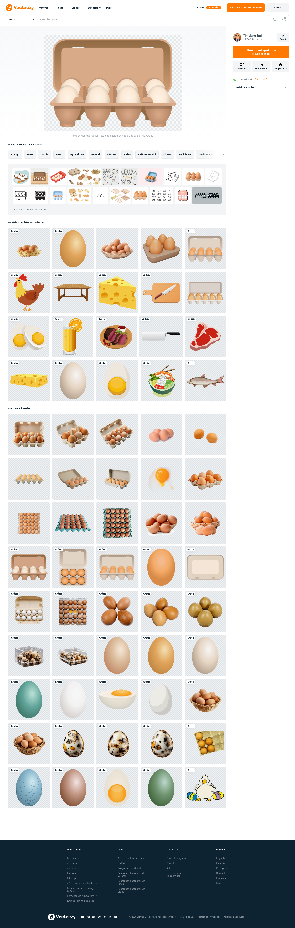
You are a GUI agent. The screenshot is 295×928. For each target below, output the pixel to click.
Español (220, 863)
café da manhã (147, 154)
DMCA (121, 863)
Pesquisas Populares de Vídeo (131, 890)
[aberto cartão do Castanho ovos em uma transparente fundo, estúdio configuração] (117, 434)
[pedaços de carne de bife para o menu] (116, 336)
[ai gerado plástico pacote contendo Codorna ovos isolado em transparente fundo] (29, 655)
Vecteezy (72, 863)
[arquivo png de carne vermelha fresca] (205, 336)
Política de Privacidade (209, 916)
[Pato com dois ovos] (205, 787)
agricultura (77, 154)
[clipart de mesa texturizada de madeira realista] (73, 292)
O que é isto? (261, 79)
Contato (170, 863)
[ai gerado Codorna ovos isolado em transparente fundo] (73, 743)
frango (15, 154)
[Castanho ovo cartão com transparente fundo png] (73, 523)
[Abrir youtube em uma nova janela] (115, 917)
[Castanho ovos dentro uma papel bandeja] (205, 743)
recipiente (185, 154)
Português (222, 868)
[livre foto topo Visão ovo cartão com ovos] (29, 611)
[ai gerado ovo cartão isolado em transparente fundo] (29, 479)
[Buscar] (275, 19)
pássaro (112, 154)
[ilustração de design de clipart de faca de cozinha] (161, 292)
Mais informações (245, 87)
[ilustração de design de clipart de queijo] (117, 292)
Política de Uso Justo (233, 916)
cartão (45, 154)
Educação (72, 878)
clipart (167, 154)
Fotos (60, 7)
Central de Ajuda (176, 858)
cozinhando (206, 154)
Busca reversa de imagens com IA (82, 889)
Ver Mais (207, 195)
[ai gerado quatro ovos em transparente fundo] (117, 611)
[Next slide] (220, 154)
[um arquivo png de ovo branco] (161, 699)
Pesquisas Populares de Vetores (131, 874)
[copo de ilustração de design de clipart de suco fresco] (72, 336)
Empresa (72, 873)
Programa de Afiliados (130, 868)
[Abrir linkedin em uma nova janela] (93, 917)
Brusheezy (73, 858)
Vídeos (76, 7)
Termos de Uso (187, 916)
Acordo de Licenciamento (132, 858)
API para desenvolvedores (82, 883)
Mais (109, 7)
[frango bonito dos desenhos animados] (29, 292)
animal (95, 154)
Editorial (93, 7)
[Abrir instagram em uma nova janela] (88, 917)
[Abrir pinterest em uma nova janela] (99, 917)
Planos (201, 7)
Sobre (169, 868)
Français (221, 878)
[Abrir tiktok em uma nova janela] (104, 917)
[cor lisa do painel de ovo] (205, 292)
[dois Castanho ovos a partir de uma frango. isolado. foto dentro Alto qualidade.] (205, 434)
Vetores (43, 7)
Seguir (283, 39)
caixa (127, 154)
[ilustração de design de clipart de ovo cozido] (28, 336)
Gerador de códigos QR (80, 900)
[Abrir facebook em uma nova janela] (82, 917)
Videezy (71, 868)
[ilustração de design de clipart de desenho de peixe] (205, 380)
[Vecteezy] (20, 7)
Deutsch (221, 873)
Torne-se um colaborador (173, 874)
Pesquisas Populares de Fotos (131, 882)
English (220, 858)
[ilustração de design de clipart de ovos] (73, 248)
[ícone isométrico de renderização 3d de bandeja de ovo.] (161, 248)
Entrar (278, 7)
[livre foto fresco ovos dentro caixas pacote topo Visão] (73, 611)
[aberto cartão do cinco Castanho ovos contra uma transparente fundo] (73, 434)
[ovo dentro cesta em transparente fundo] (29, 248)
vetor (59, 154)
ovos (30, 154)
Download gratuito (261, 51)
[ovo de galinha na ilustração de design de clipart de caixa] (205, 248)
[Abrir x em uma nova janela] (110, 917)
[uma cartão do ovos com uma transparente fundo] (29, 434)
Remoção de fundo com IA (82, 895)
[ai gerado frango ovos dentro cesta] (205, 699)
